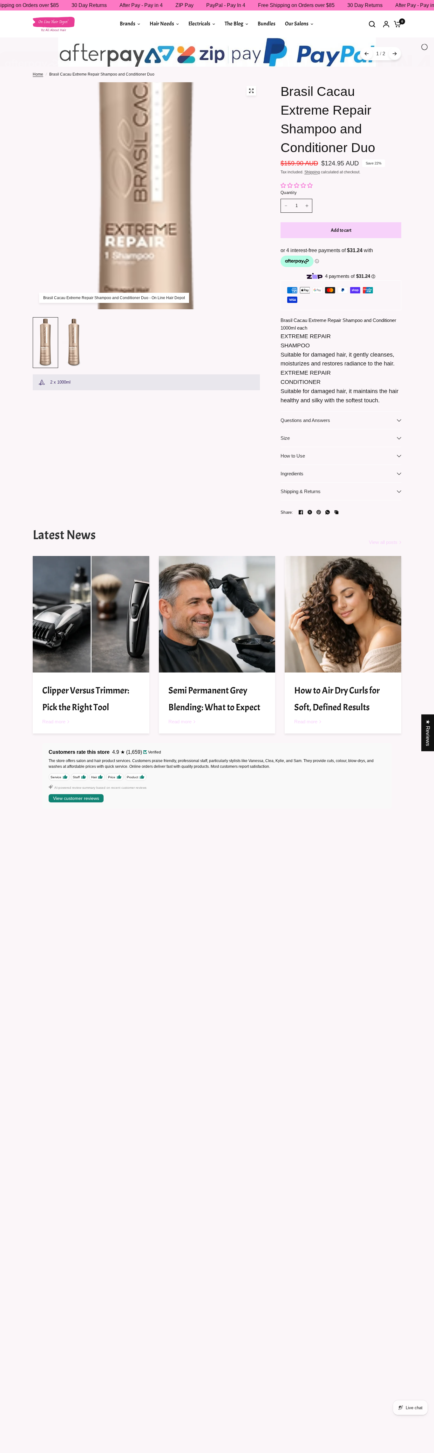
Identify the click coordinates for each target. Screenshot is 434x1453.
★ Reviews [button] (428, 733)
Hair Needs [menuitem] (162, 23)
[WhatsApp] (327, 536)
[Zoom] (251, 115)
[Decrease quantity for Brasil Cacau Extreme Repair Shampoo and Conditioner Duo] (286, 230)
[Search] (372, 23)
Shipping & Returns (301, 516)
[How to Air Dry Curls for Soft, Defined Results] (343, 638)
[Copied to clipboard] (336, 536)
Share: (287, 537)
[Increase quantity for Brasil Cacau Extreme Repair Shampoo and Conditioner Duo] (307, 230)
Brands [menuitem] (127, 23)
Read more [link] (53, 746)
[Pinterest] (318, 536)
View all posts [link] (383, 566)
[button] (127, 1393)
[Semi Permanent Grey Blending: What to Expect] (217, 638)
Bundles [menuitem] (266, 23)
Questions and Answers (305, 444)
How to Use (293, 480)
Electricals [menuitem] (199, 23)
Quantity (289, 216)
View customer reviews (76, 822)
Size (285, 462)
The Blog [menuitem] (234, 23)
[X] (310, 536)
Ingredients (292, 498)
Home (38, 99)
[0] (395, 23)
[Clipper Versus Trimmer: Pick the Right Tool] (91, 638)
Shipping (312, 196)
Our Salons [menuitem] (297, 23)
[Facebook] (301, 536)
